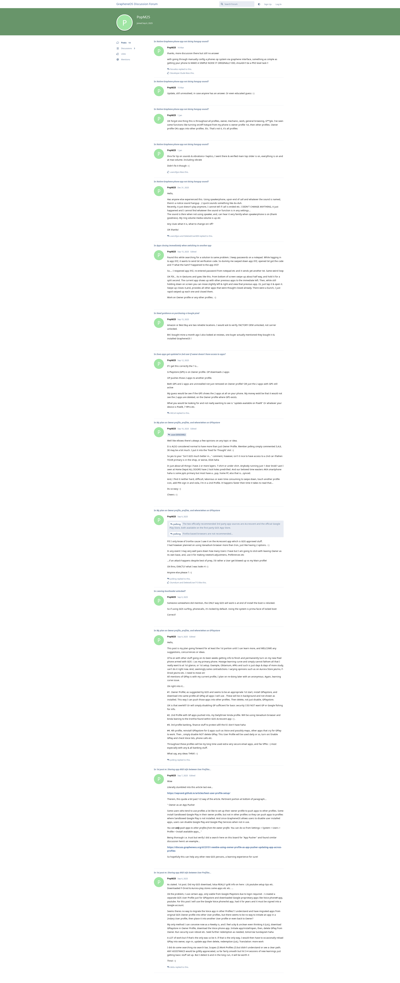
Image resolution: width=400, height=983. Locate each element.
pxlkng (177, 524)
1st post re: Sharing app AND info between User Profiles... (184, 769)
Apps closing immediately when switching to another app (184, 245)
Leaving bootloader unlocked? (171, 591)
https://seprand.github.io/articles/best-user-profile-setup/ (198, 793)
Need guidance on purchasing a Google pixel (178, 313)
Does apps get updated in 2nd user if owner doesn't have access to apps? (191, 354)
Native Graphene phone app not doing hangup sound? (183, 41)
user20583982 (178, 434)
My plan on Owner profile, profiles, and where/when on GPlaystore (188, 422)
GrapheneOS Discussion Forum (137, 4)
